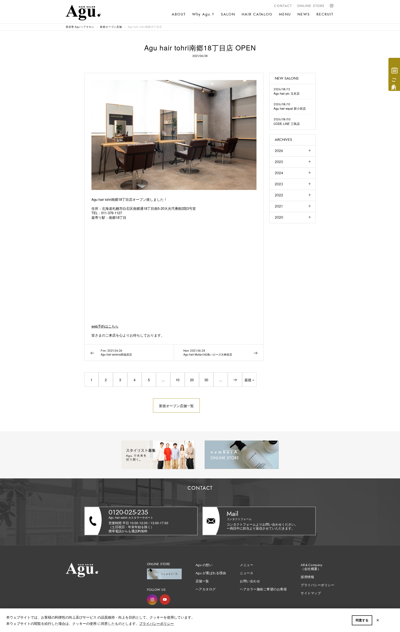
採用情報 (307, 577)
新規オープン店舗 (111, 26)
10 (177, 379)
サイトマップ (311, 593)
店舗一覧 (202, 581)
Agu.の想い (204, 565)
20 (192, 379)
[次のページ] (235, 379)
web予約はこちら (105, 326)
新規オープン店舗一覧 (176, 405)
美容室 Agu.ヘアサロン (80, 26)
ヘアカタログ (206, 589)
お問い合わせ (250, 581)
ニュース (246, 573)
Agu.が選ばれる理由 (211, 573)
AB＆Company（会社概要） (311, 567)
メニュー (246, 565)
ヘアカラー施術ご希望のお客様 (263, 589)
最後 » (249, 379)
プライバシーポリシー (156, 623)
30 (206, 379)
